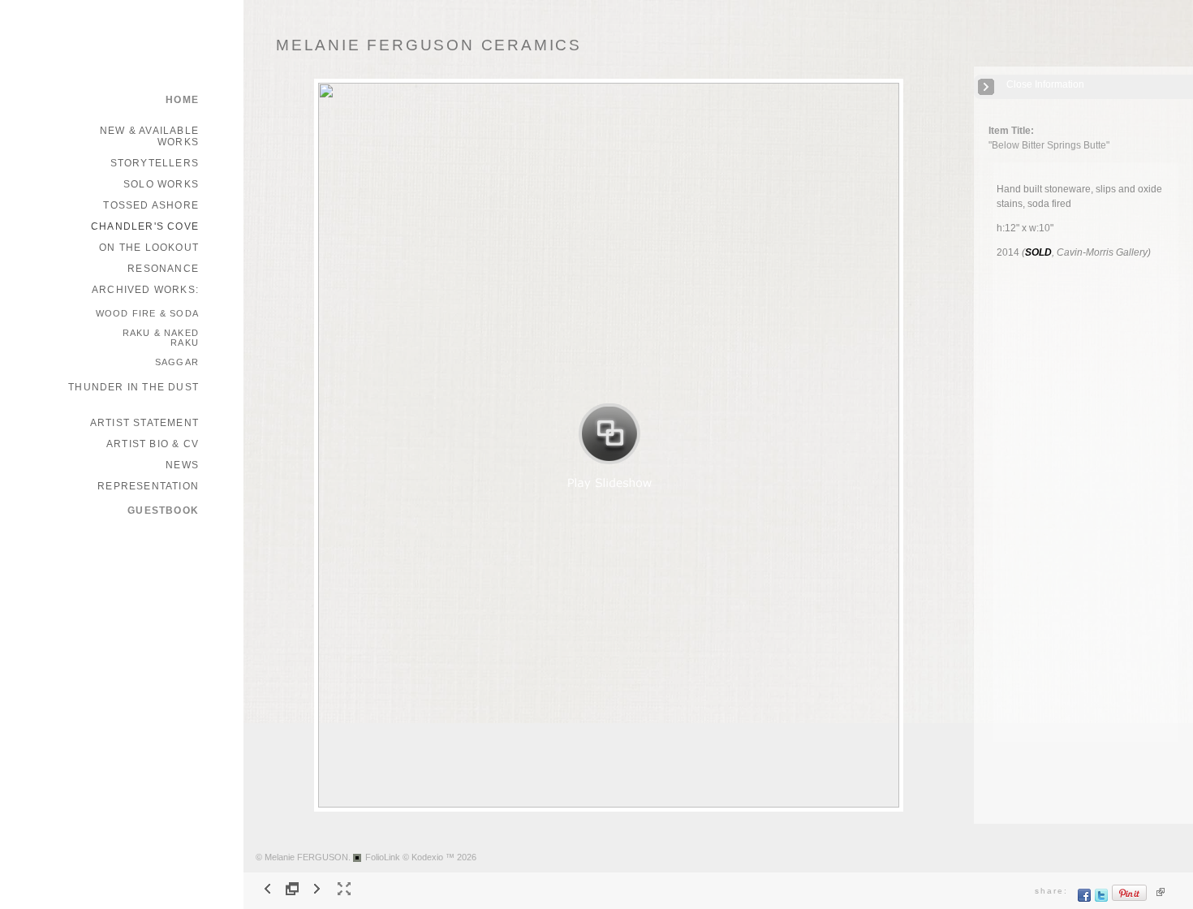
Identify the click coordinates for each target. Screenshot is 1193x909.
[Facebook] (1084, 899)
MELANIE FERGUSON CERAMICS (429, 45)
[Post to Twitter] (1101, 899)
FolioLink (382, 857)
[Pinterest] (1129, 899)
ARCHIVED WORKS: (145, 289)
